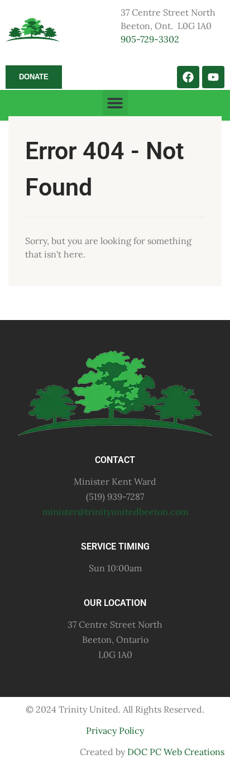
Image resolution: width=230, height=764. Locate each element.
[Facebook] (188, 77)
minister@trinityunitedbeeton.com (115, 511)
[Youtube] (213, 77)
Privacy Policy (115, 730)
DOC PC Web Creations (175, 751)
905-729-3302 (150, 39)
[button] (115, 102)
